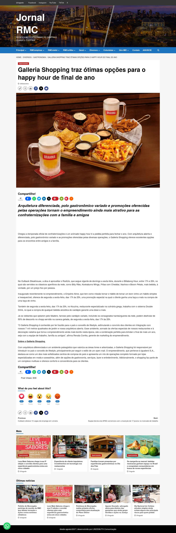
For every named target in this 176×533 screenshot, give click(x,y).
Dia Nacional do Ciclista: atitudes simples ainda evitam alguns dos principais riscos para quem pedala (146, 509)
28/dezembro (24, 84)
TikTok (61, 2)
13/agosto (59, 469)
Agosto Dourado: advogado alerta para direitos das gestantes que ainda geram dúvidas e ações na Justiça (116, 509)
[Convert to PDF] (66, 199)
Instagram (42, 2)
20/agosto (23, 471)
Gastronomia (23, 63)
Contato (136, 50)
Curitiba (138, 500)
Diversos (94, 50)
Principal (20, 50)
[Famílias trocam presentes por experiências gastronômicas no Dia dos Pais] (106, 446)
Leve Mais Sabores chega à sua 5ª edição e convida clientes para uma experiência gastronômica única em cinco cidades (33, 465)
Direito (108, 500)
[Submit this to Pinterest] (55, 199)
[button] (158, 50)
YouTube (52, 2)
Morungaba (23, 500)
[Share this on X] (49, 199)
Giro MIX (123, 50)
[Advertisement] (76, 224)
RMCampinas (36, 50)
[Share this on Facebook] (28, 199)
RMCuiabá (52, 50)
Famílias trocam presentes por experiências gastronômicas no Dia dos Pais (105, 463)
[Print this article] (61, 199)
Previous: (38, 419)
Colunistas (108, 50)
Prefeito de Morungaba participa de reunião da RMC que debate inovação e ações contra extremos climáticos (29, 510)
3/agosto (132, 471)
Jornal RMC (30, 23)
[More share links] (71, 199)
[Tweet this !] (39, 199)
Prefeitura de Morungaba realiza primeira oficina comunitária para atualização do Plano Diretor (88, 509)
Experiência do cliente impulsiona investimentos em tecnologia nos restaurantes (68, 463)
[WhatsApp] (34, 199)
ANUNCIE (147, 50)
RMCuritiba (68, 50)
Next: (123, 419)
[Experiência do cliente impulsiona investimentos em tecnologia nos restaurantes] (70, 446)
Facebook (32, 2)
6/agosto (95, 469)
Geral (81, 50)
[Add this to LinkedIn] (44, 199)
